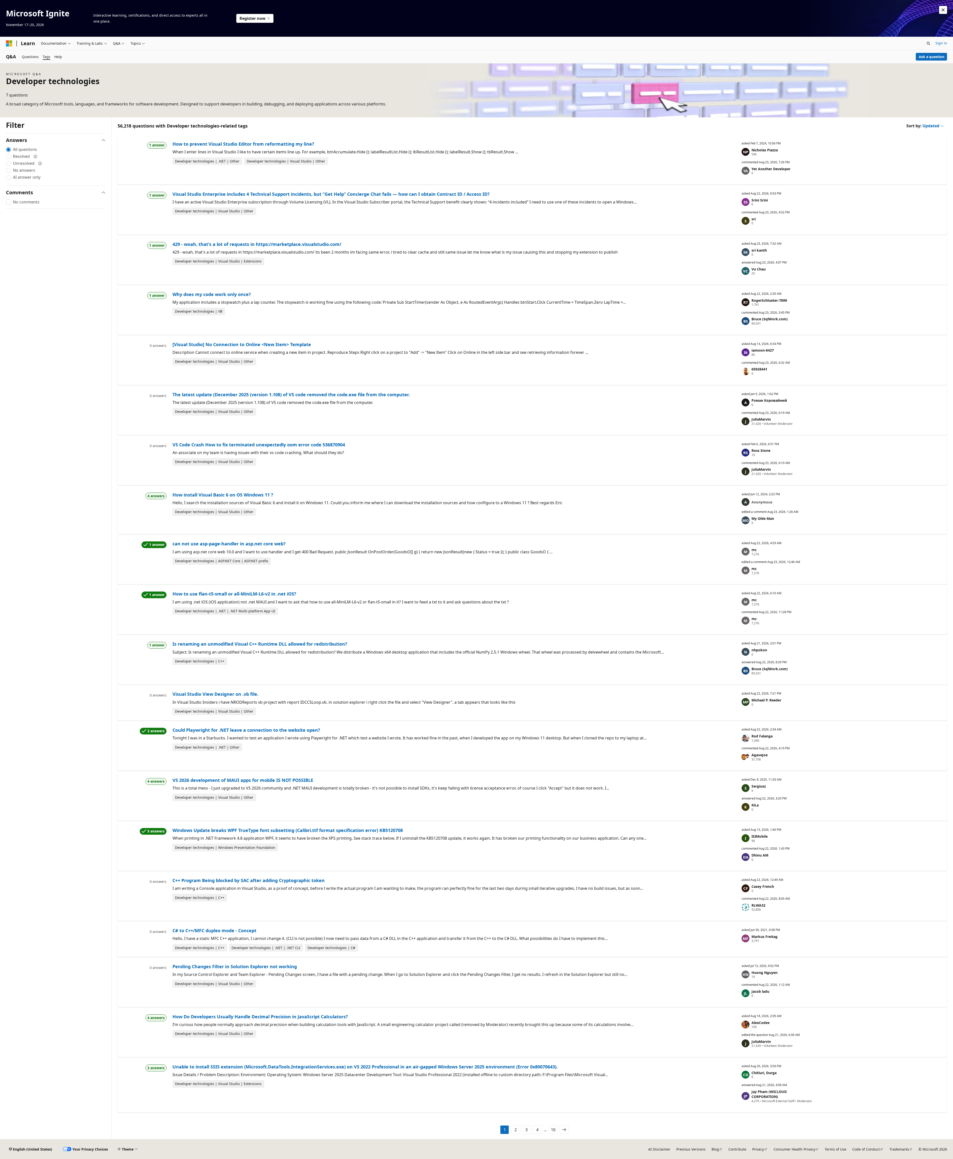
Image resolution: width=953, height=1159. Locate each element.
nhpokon (759, 650)
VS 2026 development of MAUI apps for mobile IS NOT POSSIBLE (242, 780)
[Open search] (928, 43)
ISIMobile (759, 836)
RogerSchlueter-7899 (769, 300)
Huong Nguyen (764, 972)
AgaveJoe (759, 755)
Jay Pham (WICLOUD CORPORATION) (769, 1094)
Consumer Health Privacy (794, 1149)
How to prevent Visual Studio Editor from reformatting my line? (243, 144)
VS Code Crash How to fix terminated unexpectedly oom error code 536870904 (258, 445)
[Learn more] (35, 156)
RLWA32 (758, 905)
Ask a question (931, 56)
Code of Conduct (866, 1149)
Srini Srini (759, 200)
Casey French (762, 886)
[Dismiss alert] (943, 10)
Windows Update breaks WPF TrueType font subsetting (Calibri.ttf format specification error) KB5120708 (287, 830)
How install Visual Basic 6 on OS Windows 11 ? (222, 495)
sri (753, 219)
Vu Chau (758, 269)
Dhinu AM (759, 855)
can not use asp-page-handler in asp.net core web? (229, 544)
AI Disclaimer (659, 1149)
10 (553, 1129)
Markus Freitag (764, 936)
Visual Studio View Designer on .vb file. (215, 694)
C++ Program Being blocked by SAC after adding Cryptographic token (248, 880)
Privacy (758, 1149)
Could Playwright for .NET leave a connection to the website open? (246, 730)
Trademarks (899, 1149)
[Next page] (564, 1129)
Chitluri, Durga (764, 1072)
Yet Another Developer (770, 168)
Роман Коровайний (769, 400)
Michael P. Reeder (766, 700)
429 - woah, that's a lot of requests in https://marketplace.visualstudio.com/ (256, 244)
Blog (715, 1149)
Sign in (941, 43)
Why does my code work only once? (211, 294)
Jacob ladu (760, 991)
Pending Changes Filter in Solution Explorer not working (234, 966)
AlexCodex (760, 1022)
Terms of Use (835, 1149)
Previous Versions (691, 1149)
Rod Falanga (762, 736)
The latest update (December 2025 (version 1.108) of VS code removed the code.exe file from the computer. (291, 394)
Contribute (737, 1149)
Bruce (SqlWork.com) (769, 319)
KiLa (755, 805)
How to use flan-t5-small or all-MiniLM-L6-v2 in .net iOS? (234, 594)
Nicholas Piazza (764, 150)
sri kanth (759, 250)
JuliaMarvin (761, 419)
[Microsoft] (9, 43)
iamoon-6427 (762, 350)
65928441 (759, 369)
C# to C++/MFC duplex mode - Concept (214, 930)
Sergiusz (758, 786)
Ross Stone (760, 450)
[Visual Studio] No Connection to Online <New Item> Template (241, 344)
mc (754, 549)
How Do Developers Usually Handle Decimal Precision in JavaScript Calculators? (260, 1017)
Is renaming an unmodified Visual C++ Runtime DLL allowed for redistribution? (259, 644)
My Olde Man (762, 518)
